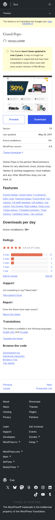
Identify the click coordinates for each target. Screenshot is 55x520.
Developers (9, 436)
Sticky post (43, 206)
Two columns (36, 214)
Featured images (23, 198)
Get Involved (36, 426)
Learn (6, 426)
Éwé (12, 480)
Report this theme (11, 314)
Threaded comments (29, 210)
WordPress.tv (11, 442)
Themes (7, 13)
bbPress (9, 461)
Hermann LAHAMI (16, 41)
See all (48, 276)
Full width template (21, 202)
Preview (13, 119)
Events (33, 431)
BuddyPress (11, 467)
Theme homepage (12, 152)
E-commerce (39, 195)
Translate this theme (13, 338)
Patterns (33, 417)
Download (40, 119)
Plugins (33, 411)
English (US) (9, 332)
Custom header (10, 195)
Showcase (34, 401)
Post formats (17, 206)
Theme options (10, 210)
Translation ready (20, 214)
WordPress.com (13, 451)
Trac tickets (9, 363)
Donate (34, 436)
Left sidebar (37, 202)
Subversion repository (14, 356)
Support (7, 431)
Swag (33, 442)
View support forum (12, 295)
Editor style (8, 198)
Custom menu (25, 195)
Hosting (7, 411)
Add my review (10, 276)
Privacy (7, 417)
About (6, 401)
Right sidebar (30, 206)
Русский (24, 332)
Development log (11, 353)
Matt (7, 456)
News (6, 406)
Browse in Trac (10, 359)
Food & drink (39, 198)
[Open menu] (50, 4)
